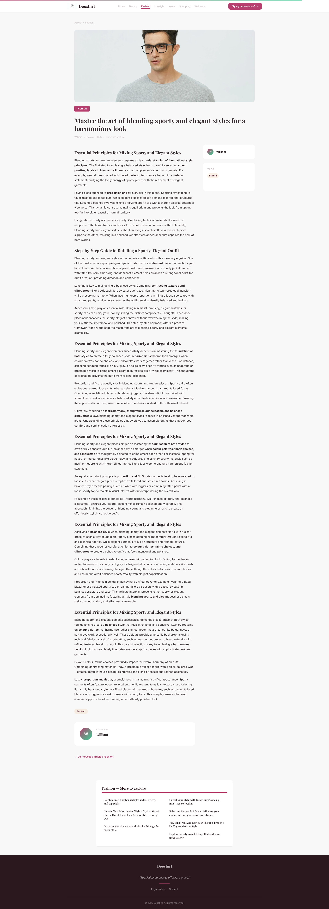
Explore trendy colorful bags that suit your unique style (194, 835)
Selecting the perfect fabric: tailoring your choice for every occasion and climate (194, 812)
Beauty (133, 6)
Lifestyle (159, 6)
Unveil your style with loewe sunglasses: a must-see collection (194, 801)
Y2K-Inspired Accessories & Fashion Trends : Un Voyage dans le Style (196, 824)
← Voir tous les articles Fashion (93, 756)
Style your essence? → (245, 6)
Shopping (184, 6)
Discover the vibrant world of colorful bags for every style (131, 828)
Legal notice (158, 889)
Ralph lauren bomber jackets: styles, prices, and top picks (130, 801)
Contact (173, 889)
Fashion (145, 6)
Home (121, 6)
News (171, 6)
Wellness (199, 6)
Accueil (78, 22)
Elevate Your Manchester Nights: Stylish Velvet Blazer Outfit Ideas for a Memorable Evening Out (131, 814)
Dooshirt (87, 6)
